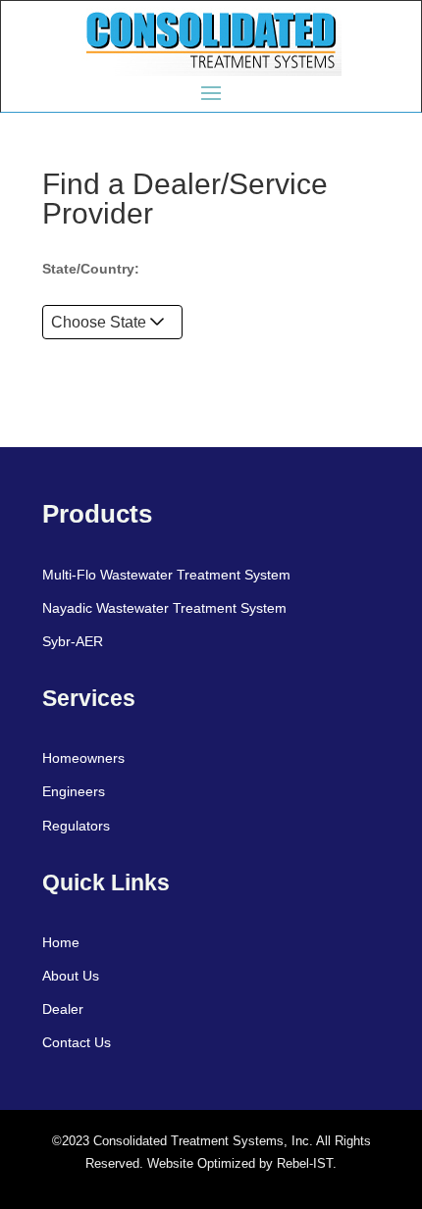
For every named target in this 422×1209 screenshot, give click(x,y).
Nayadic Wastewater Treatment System (164, 608)
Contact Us (76, 1042)
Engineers (73, 791)
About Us (70, 975)
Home (60, 942)
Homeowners (83, 758)
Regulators (76, 825)
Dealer (62, 1009)
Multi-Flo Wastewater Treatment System (166, 574)
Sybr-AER (72, 641)
